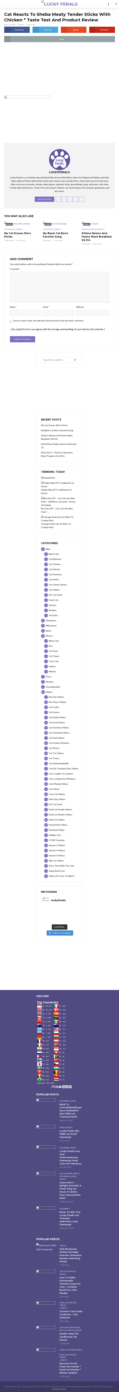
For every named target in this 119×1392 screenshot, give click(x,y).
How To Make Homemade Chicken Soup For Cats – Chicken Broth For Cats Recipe (70, 1285)
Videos (19, 229)
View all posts (44, 199)
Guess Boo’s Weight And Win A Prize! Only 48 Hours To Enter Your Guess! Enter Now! (70, 1190)
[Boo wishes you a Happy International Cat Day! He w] (68, 913)
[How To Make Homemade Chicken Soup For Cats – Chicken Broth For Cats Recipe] (46, 1276)
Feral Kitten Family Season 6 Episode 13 (58, 446)
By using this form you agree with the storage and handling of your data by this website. (58, 329)
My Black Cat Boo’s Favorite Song (55, 235)
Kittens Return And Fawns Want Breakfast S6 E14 (97, 237)
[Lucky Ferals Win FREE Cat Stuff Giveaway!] (46, 1131)
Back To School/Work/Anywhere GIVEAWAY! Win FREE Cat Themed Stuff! (71, 1110)
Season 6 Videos (89, 229)
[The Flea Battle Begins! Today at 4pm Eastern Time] (51, 908)
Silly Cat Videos (67, 1330)
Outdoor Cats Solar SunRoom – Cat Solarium (71, 1314)
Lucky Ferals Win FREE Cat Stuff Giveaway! (69, 1134)
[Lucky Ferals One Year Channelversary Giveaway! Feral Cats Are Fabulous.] (46, 1151)
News (73, 1101)
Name (13, 307)
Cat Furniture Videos (70, 1327)
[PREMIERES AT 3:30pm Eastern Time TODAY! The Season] (68, 908)
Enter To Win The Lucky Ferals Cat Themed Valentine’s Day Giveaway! (70, 1218)
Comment (15, 269)
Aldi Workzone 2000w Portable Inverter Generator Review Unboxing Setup (71, 1255)
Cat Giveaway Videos (69, 1173)
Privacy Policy (59, 1389)
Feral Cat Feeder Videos (71, 1350)
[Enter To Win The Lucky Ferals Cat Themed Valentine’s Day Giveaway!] (46, 1212)
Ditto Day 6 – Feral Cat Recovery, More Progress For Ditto (57, 454)
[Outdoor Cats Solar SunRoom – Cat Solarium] (46, 1307)
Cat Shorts (9, 229)
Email (46, 307)
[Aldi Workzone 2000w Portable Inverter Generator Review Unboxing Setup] (46, 1247)
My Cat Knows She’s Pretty (17, 235)
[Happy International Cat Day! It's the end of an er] (51, 921)
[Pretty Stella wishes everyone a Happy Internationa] (51, 917)
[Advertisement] (59, 70)
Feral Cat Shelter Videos (68, 1303)
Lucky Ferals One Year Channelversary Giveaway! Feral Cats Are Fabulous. (71, 1157)
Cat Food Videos (67, 1271)
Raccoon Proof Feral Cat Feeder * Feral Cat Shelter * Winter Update (70, 1368)
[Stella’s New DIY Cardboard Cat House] (46, 1332)
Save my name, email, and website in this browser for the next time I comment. (48, 320)
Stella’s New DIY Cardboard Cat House (69, 1336)
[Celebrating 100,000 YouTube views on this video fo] (68, 921)
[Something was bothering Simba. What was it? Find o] (68, 917)
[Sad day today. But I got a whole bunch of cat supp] (51, 913)
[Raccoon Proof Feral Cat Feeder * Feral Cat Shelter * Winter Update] (46, 1354)
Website (80, 307)
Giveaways (65, 1101)
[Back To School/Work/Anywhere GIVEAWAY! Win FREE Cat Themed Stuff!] (46, 1105)
